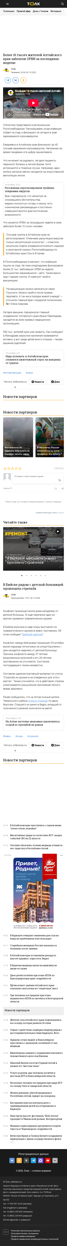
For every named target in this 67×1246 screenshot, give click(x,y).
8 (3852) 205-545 (14, 1212)
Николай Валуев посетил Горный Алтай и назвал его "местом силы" (33, 1064)
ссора (19, 736)
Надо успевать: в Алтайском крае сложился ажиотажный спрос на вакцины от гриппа (33, 360)
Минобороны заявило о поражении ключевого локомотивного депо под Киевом (36, 1054)
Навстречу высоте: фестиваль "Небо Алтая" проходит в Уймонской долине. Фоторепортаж (36, 1117)
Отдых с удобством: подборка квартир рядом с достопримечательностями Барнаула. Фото (36, 1031)
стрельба (32, 736)
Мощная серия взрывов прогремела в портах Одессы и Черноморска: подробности (35, 1127)
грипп (29, 373)
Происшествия (17, 598)
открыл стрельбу (38, 700)
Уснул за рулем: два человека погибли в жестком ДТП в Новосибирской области (32, 1074)
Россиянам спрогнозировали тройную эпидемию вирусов (29, 189)
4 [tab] (35, 575)
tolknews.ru (16, 1182)
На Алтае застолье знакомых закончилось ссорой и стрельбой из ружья (33, 723)
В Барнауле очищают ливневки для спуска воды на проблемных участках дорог (34, 937)
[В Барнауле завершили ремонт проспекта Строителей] (33, 549)
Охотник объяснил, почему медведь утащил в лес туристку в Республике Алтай (36, 847)
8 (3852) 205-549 (14, 1216)
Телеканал (8, 11)
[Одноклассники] (23, 80)
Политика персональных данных (25, 1231)
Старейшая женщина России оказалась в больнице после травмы (33, 947)
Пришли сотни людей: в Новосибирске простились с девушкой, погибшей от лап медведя (33, 1043)
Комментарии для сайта (50, 513)
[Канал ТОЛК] (55, 381)
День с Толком (40, 11)
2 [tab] (26, 575)
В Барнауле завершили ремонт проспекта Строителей (31, 560)
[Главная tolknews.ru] (33, 4)
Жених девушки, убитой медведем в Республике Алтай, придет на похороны (32, 1094)
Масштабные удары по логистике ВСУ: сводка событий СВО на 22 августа (36, 837)
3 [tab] (31, 575)
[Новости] (37, 381)
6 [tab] (45, 575)
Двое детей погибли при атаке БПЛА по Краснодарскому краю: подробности (32, 977)
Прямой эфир (24, 11)
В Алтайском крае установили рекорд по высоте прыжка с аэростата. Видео (33, 957)
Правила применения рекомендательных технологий (34, 1239)
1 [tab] (21, 575)
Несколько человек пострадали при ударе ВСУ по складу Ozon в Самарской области (36, 1084)
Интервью (56, 11)
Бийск (7, 736)
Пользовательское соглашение (25, 1233)
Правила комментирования (23, 1236)
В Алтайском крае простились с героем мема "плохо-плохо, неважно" (35, 827)
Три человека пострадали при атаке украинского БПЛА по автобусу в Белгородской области (36, 998)
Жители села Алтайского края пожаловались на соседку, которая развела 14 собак (35, 1021)
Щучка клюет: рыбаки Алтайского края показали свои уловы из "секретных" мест (34, 987)
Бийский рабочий (32, 634)
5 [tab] (40, 575)
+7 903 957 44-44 (14, 1204)
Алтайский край (12, 373)
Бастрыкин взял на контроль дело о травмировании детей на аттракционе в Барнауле (33, 1105)
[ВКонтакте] (15, 80)
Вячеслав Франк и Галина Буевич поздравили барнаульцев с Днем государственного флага (36, 1137)
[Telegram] (7, 80)
